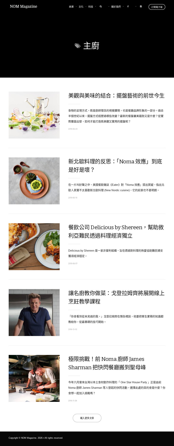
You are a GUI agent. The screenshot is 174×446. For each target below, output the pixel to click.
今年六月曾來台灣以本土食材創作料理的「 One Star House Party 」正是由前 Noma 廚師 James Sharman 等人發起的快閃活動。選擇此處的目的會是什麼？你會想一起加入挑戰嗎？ (116, 388)
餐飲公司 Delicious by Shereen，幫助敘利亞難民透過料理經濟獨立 (116, 231)
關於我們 (116, 6)
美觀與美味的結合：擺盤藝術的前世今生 (116, 95)
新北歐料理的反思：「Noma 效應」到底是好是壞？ (115, 165)
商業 (71, 6)
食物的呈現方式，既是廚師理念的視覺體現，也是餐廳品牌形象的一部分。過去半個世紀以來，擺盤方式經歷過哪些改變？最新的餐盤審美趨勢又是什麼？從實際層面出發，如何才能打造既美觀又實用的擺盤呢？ (115, 116)
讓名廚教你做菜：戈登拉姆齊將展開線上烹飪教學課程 (116, 297)
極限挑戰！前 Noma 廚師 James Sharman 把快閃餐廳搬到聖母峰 (107, 363)
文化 (81, 6)
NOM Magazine (28, 438)
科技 (90, 6)
